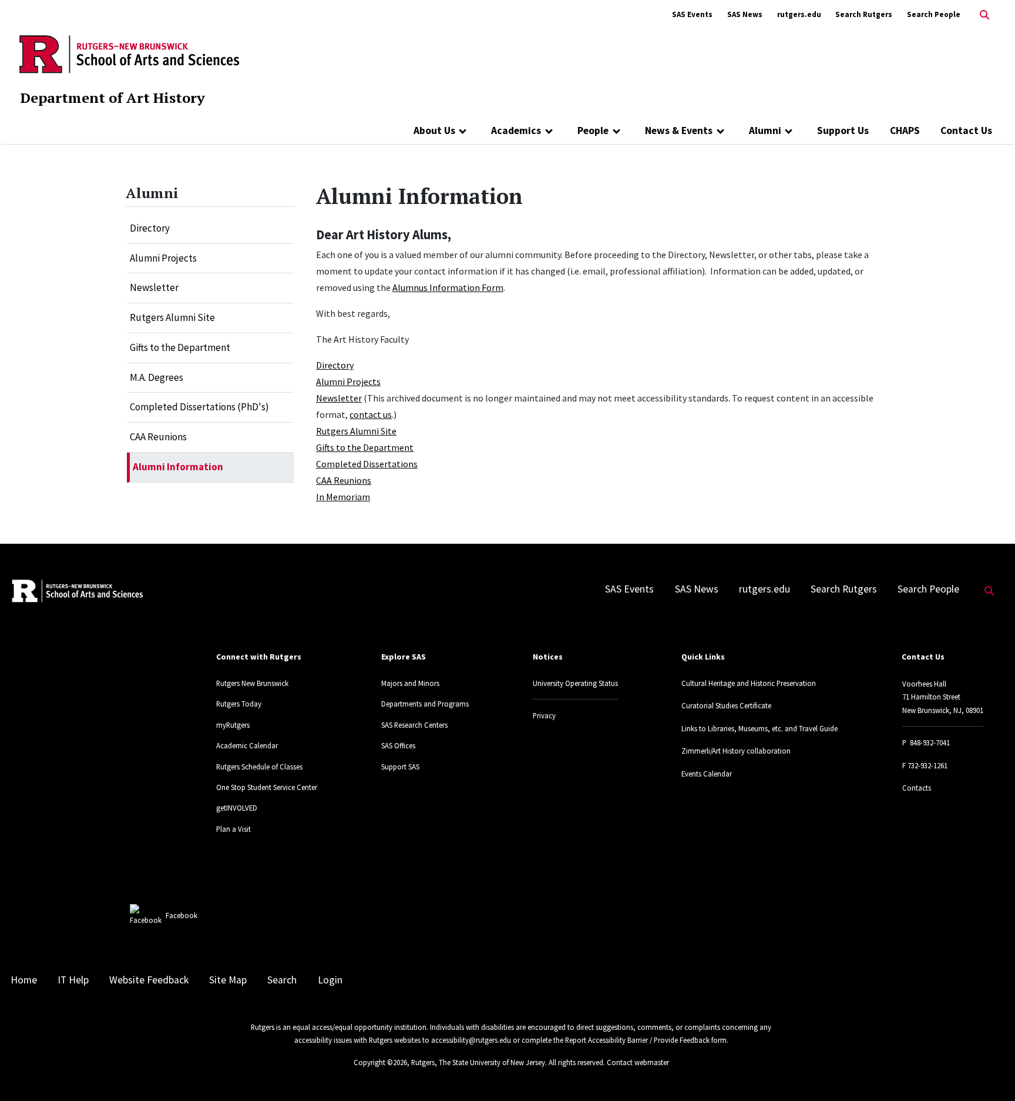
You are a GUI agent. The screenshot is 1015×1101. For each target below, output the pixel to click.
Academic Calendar (247, 745)
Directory (150, 228)
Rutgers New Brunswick (252, 683)
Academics (516, 130)
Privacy (544, 715)
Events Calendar (706, 773)
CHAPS (905, 130)
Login (330, 979)
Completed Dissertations (367, 464)
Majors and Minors (410, 683)
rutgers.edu (799, 14)
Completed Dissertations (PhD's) (199, 406)
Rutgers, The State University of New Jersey (478, 1062)
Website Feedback (149, 979)
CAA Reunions (158, 436)
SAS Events (692, 14)
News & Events (678, 130)
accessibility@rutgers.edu (471, 1040)
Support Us (843, 130)
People (593, 130)
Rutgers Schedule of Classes (259, 766)
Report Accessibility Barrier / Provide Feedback (637, 1040)
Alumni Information (178, 466)
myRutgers (233, 724)
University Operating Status (575, 683)
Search (282, 979)
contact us (370, 414)
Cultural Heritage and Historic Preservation (748, 683)
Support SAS (400, 766)
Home (24, 979)
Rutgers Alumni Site (172, 317)
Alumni (765, 130)
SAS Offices (398, 745)
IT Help (73, 979)
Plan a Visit (233, 829)
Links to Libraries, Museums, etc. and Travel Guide (759, 728)
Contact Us (966, 130)
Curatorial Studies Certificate (726, 705)
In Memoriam (343, 497)
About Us (434, 130)
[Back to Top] (989, 1072)
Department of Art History (112, 97)
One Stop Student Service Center (266, 787)
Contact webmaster (638, 1062)
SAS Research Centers (414, 724)
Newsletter (154, 287)
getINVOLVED (236, 807)
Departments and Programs (425, 703)
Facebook (181, 915)
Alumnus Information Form (447, 287)
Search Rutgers (863, 14)
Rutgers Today (238, 703)
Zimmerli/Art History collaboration (736, 750)
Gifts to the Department (180, 347)
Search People (933, 14)
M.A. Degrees (156, 377)
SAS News (744, 14)
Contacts (916, 787)
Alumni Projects (163, 258)
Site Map (228, 979)
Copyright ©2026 (380, 1062)
